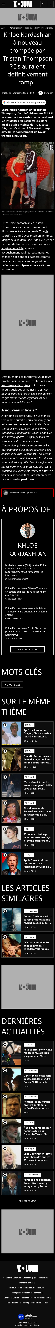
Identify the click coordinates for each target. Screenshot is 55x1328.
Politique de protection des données (26, 1293)
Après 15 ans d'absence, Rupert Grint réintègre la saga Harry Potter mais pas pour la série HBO (37, 1186)
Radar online (22, 381)
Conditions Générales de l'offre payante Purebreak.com (26, 1298)
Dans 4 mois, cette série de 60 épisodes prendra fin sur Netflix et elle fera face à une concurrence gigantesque (37, 1083)
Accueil (4, 28)
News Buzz (12, 684)
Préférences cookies (39, 1303)
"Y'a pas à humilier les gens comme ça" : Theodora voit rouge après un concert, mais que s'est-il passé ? (37, 949)
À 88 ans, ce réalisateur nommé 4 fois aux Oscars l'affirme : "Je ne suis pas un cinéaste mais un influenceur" (37, 1134)
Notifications (12, 1303)
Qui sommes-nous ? (41, 1278)
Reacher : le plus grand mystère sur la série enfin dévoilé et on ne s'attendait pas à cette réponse (37, 1108)
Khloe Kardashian (32, 28)
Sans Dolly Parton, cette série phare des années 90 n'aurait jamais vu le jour (38, 1158)
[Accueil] (22, 4)
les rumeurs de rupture (15, 385)
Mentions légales (26, 1283)
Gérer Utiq (24, 1303)
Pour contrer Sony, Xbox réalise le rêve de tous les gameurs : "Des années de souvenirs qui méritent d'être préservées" (38, 1057)
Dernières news (16, 28)
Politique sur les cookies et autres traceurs (26, 1288)
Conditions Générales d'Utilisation (17, 1278)
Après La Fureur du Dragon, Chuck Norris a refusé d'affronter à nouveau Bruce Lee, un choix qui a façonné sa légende (37, 738)
